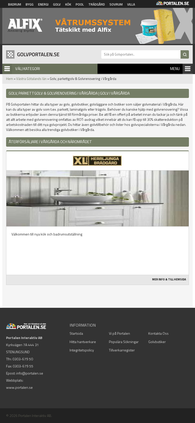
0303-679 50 (22, 359)
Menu (175, 69)
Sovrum (116, 4)
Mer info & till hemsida (169, 279)
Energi (43, 4)
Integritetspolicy (82, 350)
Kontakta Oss (158, 333)
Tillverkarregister (122, 350)
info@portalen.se (29, 373)
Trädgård (96, 4)
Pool (80, 4)
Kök (68, 4)
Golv (57, 4)
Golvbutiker (157, 341)
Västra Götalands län (31, 78)
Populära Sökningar (124, 341)
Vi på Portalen (119, 333)
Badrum (14, 4)
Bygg (30, 4)
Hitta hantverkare (83, 341)
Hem (9, 78)
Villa (131, 4)
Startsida (76, 333)
